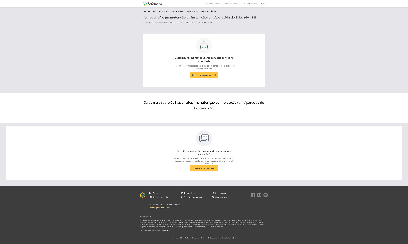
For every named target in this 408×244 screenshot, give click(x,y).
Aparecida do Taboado (208, 11)
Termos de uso (190, 193)
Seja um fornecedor (160, 197)
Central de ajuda (221, 197)
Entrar (155, 193)
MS (197, 11)
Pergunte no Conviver (204, 168)
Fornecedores (157, 11)
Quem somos (220, 193)
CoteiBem (146, 11)
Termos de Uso (166, 231)
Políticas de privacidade (193, 197)
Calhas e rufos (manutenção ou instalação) (178, 11)
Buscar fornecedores (201, 75)
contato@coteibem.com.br (159, 208)
